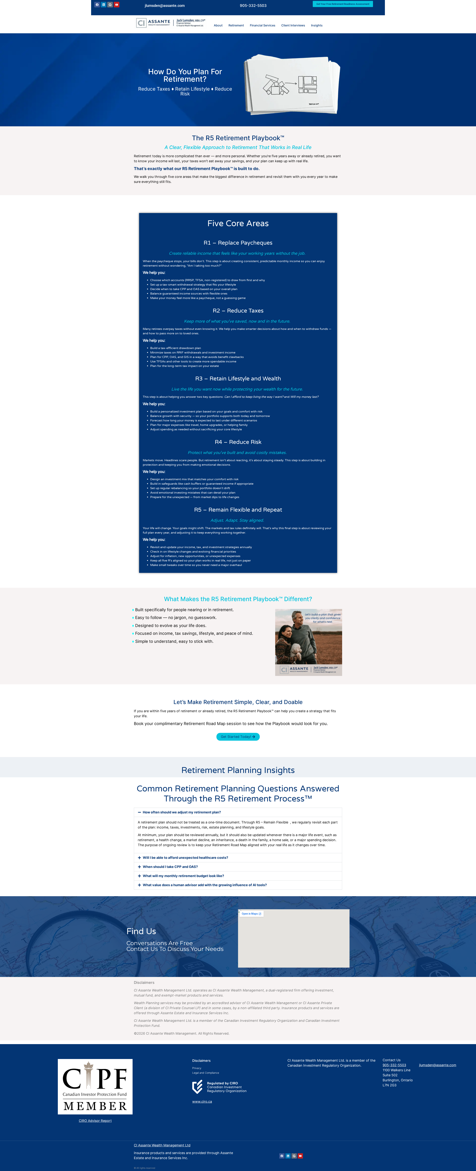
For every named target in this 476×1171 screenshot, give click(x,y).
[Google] (110, 6)
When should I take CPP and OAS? (170, 867)
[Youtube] (116, 6)
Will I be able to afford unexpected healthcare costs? (185, 858)
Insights (317, 25)
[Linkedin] (103, 6)
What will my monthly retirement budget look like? (183, 876)
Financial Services (262, 25)
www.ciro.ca (202, 1101)
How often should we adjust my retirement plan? (182, 812)
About (218, 25)
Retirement (236, 25)
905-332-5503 (253, 7)
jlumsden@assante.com (165, 7)
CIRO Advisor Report (95, 1121)
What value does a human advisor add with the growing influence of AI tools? (205, 885)
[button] (238, 812)
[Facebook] (97, 6)
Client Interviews (293, 25)
